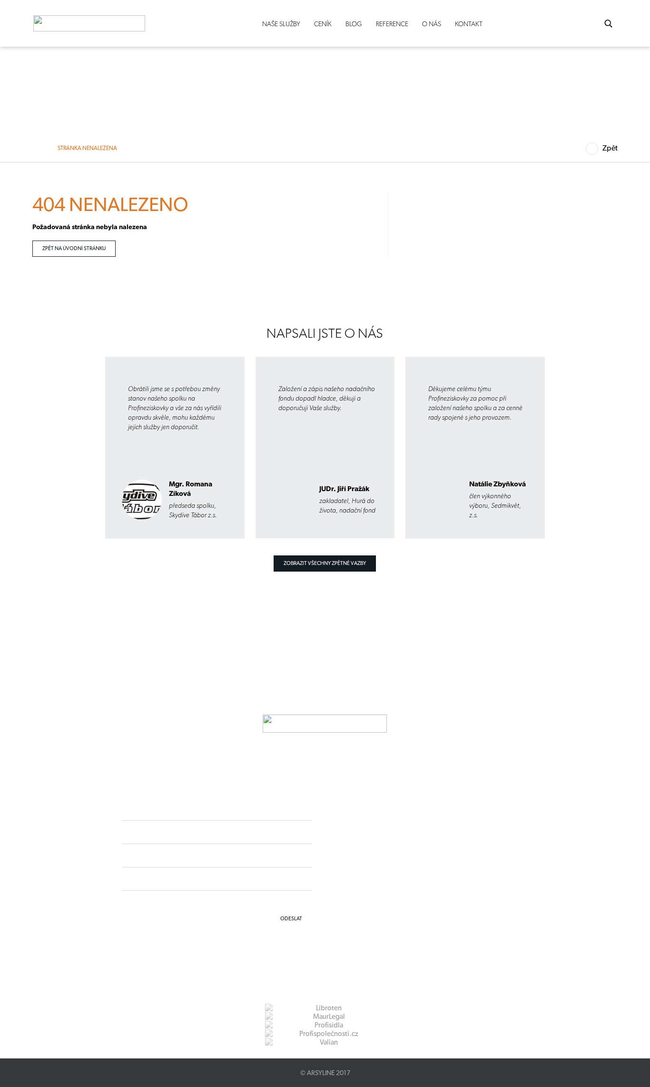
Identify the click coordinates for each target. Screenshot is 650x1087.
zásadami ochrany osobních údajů (270, 901)
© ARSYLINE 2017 (325, 1073)
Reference (392, 24)
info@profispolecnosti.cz (399, 863)
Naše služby (281, 24)
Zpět (610, 147)
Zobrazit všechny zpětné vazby (325, 563)
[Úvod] (40, 148)
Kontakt (469, 24)
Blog (353, 24)
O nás (431, 24)
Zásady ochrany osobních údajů (389, 881)
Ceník (323, 24)
